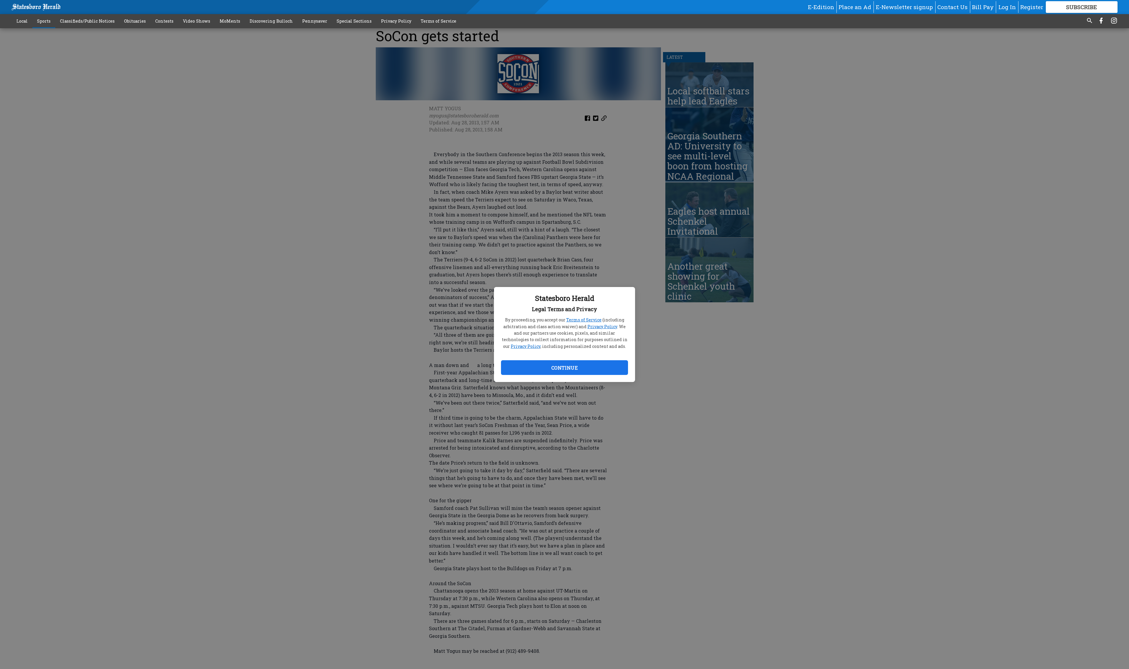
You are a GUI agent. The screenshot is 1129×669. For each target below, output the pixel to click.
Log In (1007, 7)
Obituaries (135, 21)
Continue (564, 368)
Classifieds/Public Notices (87, 21)
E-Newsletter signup (904, 7)
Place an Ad (855, 7)
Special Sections (354, 21)
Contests (164, 21)
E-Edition (821, 7)
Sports (44, 21)
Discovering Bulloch (271, 21)
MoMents (230, 21)
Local (22, 21)
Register (1031, 7)
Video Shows (196, 21)
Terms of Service (584, 320)
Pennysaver (314, 21)
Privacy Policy (602, 326)
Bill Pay (983, 7)
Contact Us (952, 7)
